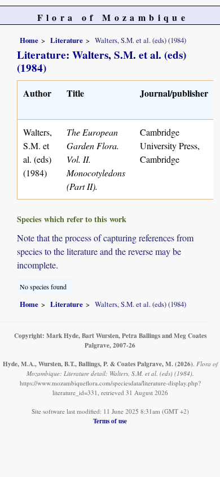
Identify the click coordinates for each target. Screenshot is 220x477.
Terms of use (110, 421)
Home (29, 40)
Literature (66, 40)
